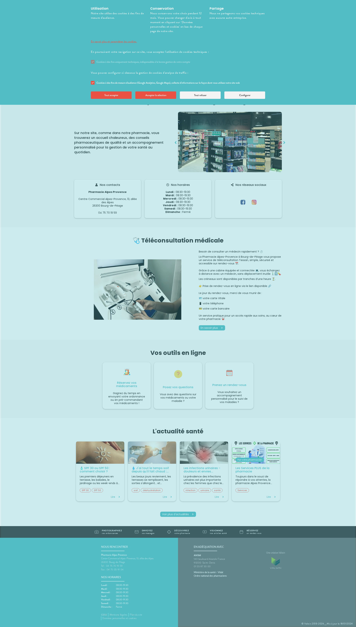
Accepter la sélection (155, 95)
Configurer (244, 95)
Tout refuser (200, 95)
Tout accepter (111, 95)
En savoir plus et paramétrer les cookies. (114, 41)
